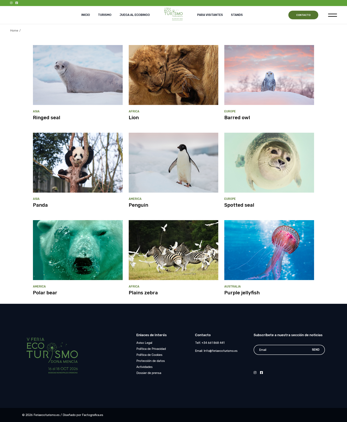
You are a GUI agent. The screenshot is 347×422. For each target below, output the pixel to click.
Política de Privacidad (151, 349)
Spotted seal (239, 205)
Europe (230, 111)
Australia (232, 286)
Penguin (138, 205)
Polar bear (45, 293)
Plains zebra (143, 293)
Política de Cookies (149, 355)
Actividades (144, 367)
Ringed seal (46, 117)
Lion (134, 117)
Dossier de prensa (148, 373)
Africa (134, 111)
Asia (36, 111)
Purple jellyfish (242, 293)
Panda (40, 205)
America (135, 199)
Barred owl (237, 117)
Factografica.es (92, 415)
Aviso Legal (144, 343)
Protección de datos (150, 361)
